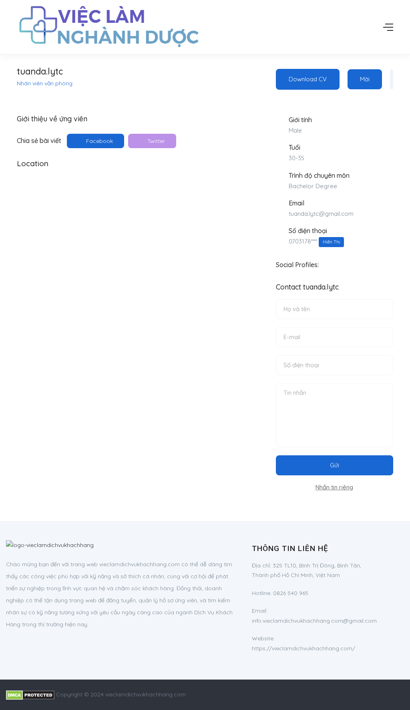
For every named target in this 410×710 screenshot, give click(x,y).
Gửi (334, 465)
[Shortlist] (391, 79)
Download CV (308, 79)
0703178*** (314, 241)
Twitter (155, 141)
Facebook (98, 141)
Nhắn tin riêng (334, 487)
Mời (365, 79)
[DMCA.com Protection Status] (30, 694)
